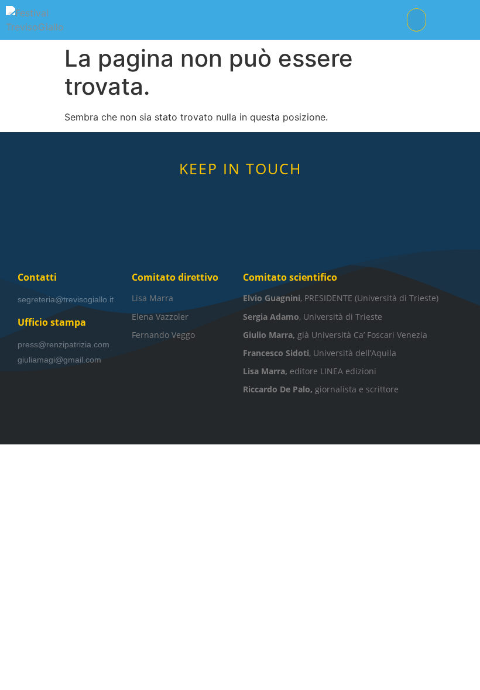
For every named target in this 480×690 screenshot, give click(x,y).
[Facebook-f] (222, 196)
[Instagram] (257, 196)
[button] (417, 20)
